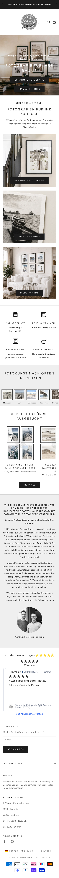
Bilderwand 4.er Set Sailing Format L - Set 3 (20, 466)
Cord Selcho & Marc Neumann (29, 636)
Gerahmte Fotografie (29, 80)
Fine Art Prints (29, 89)
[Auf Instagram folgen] (12, 841)
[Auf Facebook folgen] (4, 841)
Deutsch (46, 851)
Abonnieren (15, 749)
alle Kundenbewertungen (29, 714)
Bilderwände (29, 293)
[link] (30, 706)
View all (30, 485)
